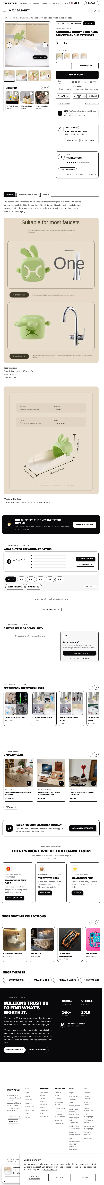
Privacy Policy (50, 1169)
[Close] (86, 570)
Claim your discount (51, 595)
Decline (84, 1177)
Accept (59, 1177)
